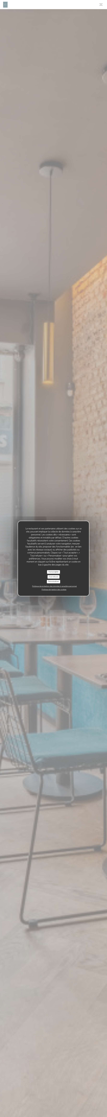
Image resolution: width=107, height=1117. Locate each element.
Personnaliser (53, 581)
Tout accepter (53, 572)
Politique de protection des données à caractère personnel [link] (54, 586)
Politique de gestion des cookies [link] (54, 589)
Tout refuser (53, 577)
